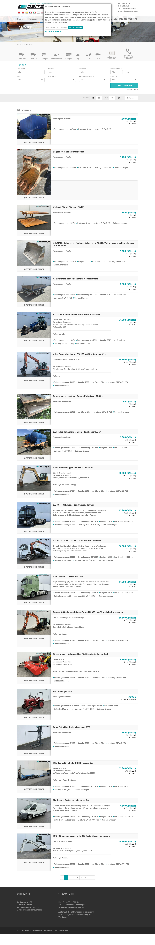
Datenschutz (49, 31)
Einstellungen (50, 27)
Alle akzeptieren (75, 27)
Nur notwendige (62, 27)
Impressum (58, 31)
